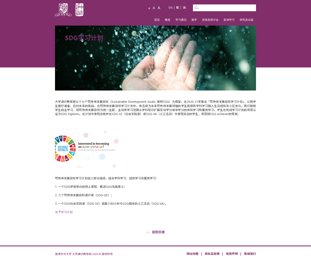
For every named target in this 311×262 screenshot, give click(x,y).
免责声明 (232, 254)
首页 (157, 20)
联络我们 (250, 254)
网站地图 (192, 254)
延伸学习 (229, 20)
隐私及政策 (212, 254)
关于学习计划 (64, 212)
